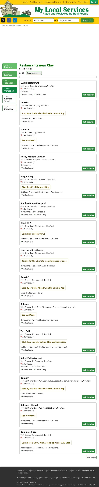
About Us (26, 470)
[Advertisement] (49, 45)
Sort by (22, 73)
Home (19, 470)
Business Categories (48, 477)
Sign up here (62, 477)
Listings (36, 477)
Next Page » (91, 457)
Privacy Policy (22, 473)
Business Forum (8, 98)
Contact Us (66, 470)
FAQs (92, 470)
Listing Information (38, 470)
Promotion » (9, 89)
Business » (9, 74)
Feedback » (9, 81)
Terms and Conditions (80, 470)
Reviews (28, 477)
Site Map (20, 477)
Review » (8, 66)
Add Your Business (54, 470)
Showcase (8, 107)
